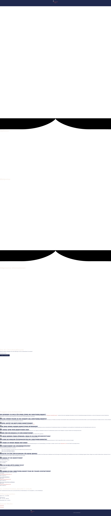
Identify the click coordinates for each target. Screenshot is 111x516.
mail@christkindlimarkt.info (5, 479)
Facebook (2, 505)
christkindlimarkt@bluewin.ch (6, 474)
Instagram (2, 507)
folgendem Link (64, 443)
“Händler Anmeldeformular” (52, 415)
